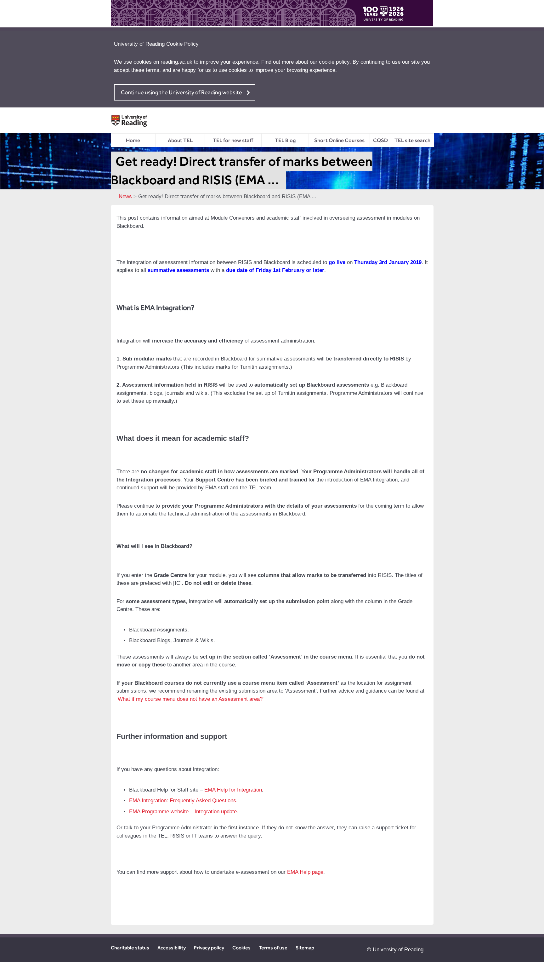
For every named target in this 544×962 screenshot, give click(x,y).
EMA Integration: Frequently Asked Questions (182, 801)
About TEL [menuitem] (180, 140)
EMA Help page (305, 872)
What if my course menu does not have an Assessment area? (190, 699)
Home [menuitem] (133, 140)
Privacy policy (209, 948)
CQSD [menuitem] (380, 140)
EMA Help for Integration (233, 790)
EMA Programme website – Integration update (183, 812)
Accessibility (171, 948)
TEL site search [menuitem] (412, 140)
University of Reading (398, 950)
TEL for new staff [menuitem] (233, 140)
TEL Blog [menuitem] (285, 140)
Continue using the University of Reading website (181, 92)
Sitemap (305, 948)
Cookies (241, 948)
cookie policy (334, 62)
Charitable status (130, 948)
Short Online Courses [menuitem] (339, 140)
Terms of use (273, 948)
